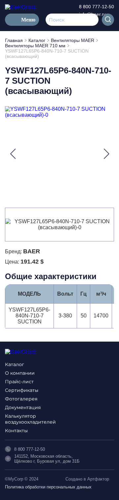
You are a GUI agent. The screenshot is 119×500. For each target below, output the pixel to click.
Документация (23, 407)
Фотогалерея (21, 399)
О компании (20, 373)
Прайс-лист (19, 382)
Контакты (16, 431)
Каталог (14, 364)
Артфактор (98, 479)
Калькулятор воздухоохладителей (30, 419)
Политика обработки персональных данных (48, 486)
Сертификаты (21, 390)
